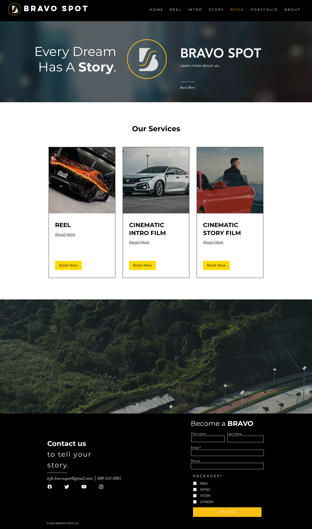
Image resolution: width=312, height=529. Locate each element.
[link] (82, 225)
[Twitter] (67, 487)
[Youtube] (84, 487)
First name (198, 433)
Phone (195, 460)
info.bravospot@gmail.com (70, 478)
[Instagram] (101, 487)
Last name (234, 433)
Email (194, 447)
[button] (156, 10)
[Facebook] (50, 487)
